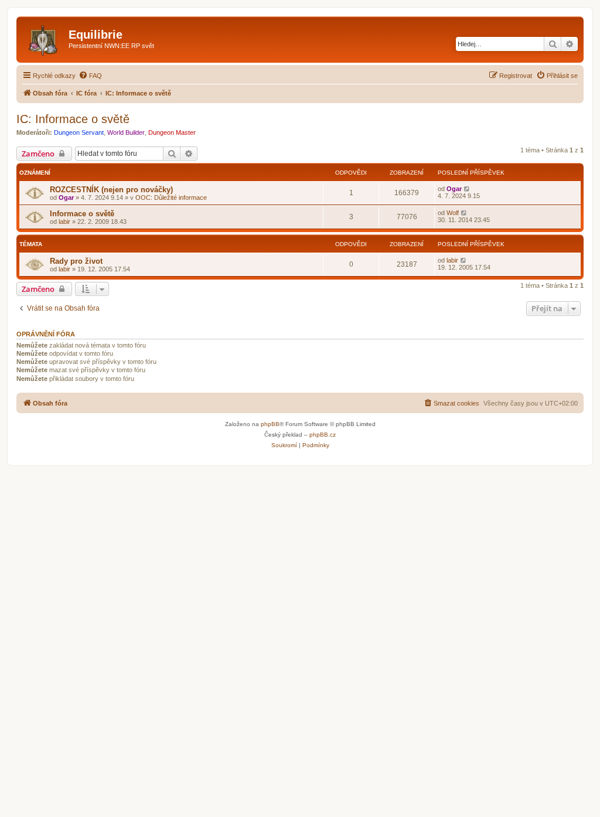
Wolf (452, 212)
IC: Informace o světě (72, 119)
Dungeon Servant (79, 132)
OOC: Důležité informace (171, 197)
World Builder (126, 132)
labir (64, 221)
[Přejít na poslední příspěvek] (467, 188)
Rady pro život (76, 261)
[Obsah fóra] (44, 38)
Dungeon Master (172, 132)
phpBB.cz (322, 434)
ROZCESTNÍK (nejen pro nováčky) (111, 189)
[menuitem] (90, 76)
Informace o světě (82, 213)
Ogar (66, 197)
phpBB (270, 424)
